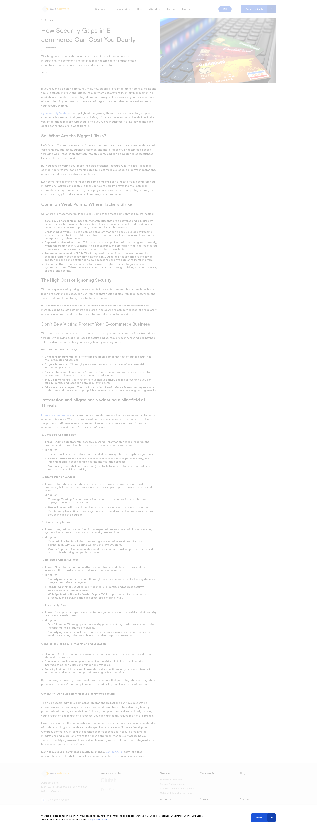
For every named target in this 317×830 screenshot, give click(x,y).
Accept (259, 817)
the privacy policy (97, 819)
